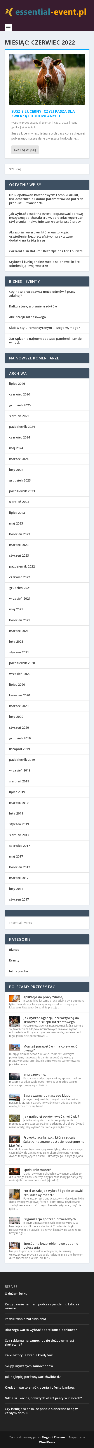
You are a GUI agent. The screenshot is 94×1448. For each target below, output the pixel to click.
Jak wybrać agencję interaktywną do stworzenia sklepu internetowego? (51, 1020)
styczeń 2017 (19, 899)
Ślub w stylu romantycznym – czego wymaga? (44, 328)
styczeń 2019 (19, 824)
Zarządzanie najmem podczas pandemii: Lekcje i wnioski (46, 341)
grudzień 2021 (20, 588)
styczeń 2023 (19, 555)
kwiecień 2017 (19, 867)
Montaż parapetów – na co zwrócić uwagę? (50, 1048)
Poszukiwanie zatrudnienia (25, 1319)
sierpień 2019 (19, 781)
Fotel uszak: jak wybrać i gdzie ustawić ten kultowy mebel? (53, 1193)
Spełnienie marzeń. (37, 1170)
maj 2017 (16, 856)
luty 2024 (16, 470)
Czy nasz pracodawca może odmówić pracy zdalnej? (42, 294)
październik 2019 (22, 760)
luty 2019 (16, 813)
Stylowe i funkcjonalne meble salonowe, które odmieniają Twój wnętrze (44, 264)
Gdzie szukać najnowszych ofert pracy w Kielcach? (43, 1398)
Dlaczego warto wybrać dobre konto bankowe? (41, 1330)
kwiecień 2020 (19, 695)
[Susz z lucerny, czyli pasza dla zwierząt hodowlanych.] (47, 79)
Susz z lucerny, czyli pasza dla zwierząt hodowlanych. (43, 113)
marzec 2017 (18, 878)
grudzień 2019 (20, 738)
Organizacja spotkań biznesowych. (50, 1219)
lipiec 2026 (17, 383)
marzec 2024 (18, 459)
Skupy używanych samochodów (29, 1366)
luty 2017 (16, 889)
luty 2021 (16, 641)
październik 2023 (22, 491)
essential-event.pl (40, 122)
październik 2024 (22, 427)
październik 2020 (22, 663)
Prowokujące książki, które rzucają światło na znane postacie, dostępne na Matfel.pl (47, 1141)
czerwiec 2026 (19, 394)
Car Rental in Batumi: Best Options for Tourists (45, 251)
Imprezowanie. (34, 1074)
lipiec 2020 (17, 684)
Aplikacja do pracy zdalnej (43, 997)
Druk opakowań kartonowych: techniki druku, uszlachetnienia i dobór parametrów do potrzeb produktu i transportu (46, 199)
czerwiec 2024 (19, 437)
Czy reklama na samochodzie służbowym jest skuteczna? (39, 1342)
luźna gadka (18, 971)
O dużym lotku (16, 1293)
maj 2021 (16, 609)
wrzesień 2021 (19, 598)
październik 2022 (22, 566)
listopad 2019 (19, 749)
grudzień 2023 (20, 480)
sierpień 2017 (19, 835)
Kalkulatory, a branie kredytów (33, 306)
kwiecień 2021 (19, 620)
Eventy (14, 960)
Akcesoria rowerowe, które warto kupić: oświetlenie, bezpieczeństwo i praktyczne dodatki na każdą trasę (41, 236)
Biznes (14, 949)
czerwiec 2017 (19, 846)
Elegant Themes (53, 1437)
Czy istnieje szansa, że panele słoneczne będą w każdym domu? (41, 1411)
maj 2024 (16, 448)
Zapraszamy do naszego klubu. (47, 1095)
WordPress (47, 1442)
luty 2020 (16, 717)
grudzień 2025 (20, 405)
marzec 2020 (18, 706)
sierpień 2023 (19, 502)
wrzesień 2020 (19, 674)
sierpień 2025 (19, 416)
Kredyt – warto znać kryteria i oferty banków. (40, 1387)
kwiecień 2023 (19, 534)
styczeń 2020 (19, 727)
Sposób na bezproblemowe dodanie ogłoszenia (50, 1245)
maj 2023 (16, 523)
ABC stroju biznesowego (27, 317)
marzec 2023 (18, 545)
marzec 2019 (18, 803)
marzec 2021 (18, 631)
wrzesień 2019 (19, 770)
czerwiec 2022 (19, 577)
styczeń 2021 (19, 652)
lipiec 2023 (17, 513)
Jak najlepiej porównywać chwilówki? (51, 1116)
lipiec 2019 (17, 792)
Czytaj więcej (25, 150)
